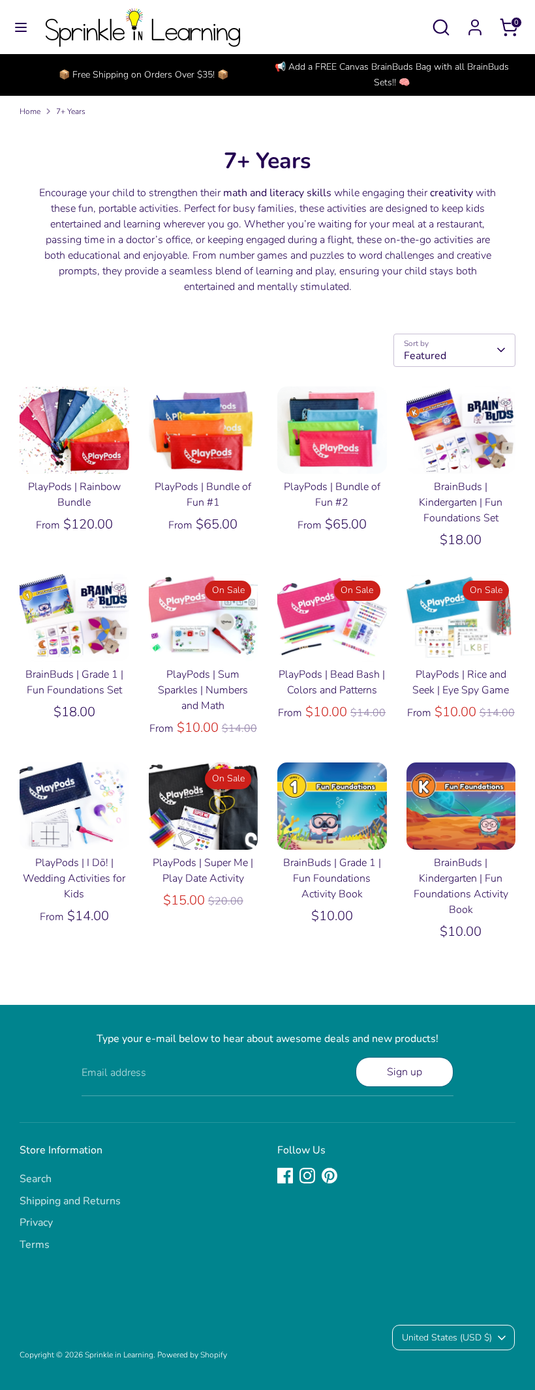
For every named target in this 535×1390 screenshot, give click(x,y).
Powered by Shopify (192, 1355)
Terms (35, 1245)
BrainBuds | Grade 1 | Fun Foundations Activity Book (332, 878)
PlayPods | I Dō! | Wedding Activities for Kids (74, 878)
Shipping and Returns (70, 1201)
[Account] (475, 22)
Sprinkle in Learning (119, 1355)
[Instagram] (307, 1175)
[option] (144, 75)
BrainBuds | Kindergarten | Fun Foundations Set (460, 502)
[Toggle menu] (21, 27)
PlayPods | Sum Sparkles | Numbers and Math (203, 690)
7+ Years (70, 111)
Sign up (404, 1072)
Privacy (36, 1222)
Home (30, 111)
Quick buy (75, 451)
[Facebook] (285, 1175)
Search (36, 1179)
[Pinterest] (329, 1175)
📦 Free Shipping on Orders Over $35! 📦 (143, 74)
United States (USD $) (447, 1337)
